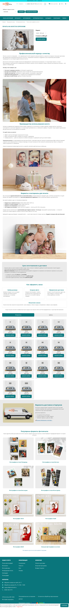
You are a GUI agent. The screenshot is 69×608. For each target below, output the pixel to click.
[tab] (18, 315)
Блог (20, 568)
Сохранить (21, 11)
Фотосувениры (27, 18)
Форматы (18, 315)
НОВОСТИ (40, 0)
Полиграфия (56, 18)
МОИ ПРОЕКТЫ (30, 0)
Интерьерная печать (38, 18)
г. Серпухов (20, 3)
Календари (48, 18)
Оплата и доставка (40, 563)
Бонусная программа (41, 565)
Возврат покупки (39, 568)
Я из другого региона (31, 11)
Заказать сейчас (41, 39)
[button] (32, 30)
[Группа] (45, 4)
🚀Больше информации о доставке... (43, 420)
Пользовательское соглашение (27, 596)
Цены (51, 315)
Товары (64, 18)
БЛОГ (35, 0)
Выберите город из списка (8, 9)
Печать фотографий (8, 18)
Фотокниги (18, 18)
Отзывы (21, 570)
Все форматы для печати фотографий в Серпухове (34, 550)
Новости (21, 565)
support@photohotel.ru (10, 587)
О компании (22, 563)
